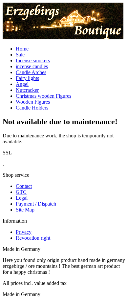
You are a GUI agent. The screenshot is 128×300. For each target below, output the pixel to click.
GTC (21, 192)
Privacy (24, 232)
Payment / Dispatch (36, 204)
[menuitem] (70, 49)
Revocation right (33, 238)
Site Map (25, 209)
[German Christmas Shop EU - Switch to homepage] (63, 37)
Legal (22, 198)
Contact (24, 186)
